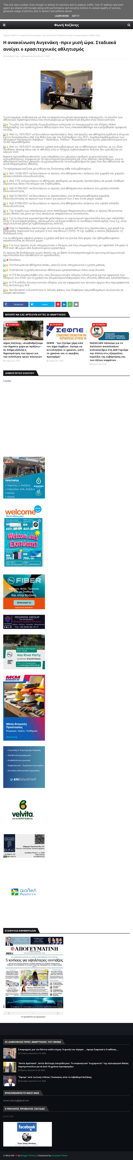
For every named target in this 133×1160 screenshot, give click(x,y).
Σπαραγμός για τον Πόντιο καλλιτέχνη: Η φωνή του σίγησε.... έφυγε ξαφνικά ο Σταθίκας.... (68, 1049)
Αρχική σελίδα (10, 35)
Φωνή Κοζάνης (66, 25)
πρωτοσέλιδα (28, 1017)
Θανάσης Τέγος (13, 56)
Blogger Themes (28, 1155)
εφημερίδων (40, 1017)
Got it (75, 16)
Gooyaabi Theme (59, 1155)
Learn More (62, 16)
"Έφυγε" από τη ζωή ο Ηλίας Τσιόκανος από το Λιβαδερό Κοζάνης (55, 1077)
